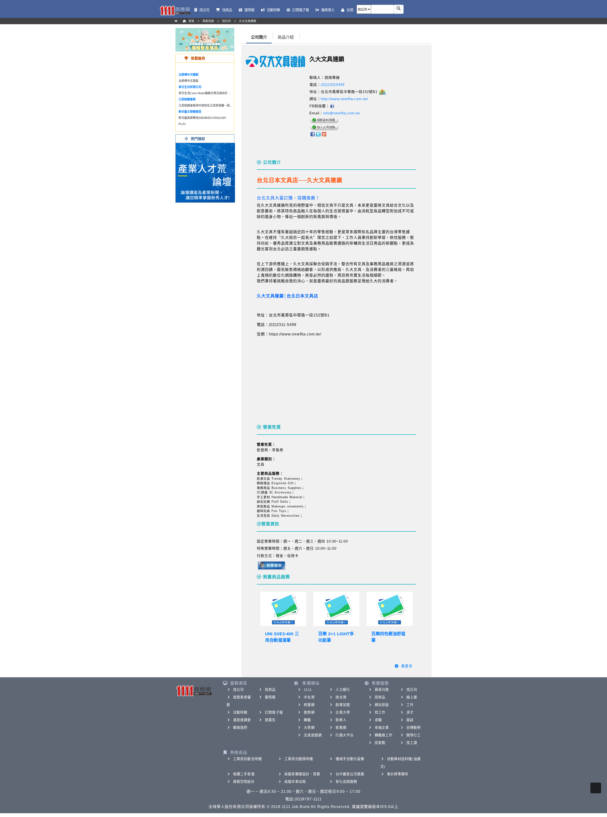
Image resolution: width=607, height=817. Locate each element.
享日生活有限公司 (190, 87)
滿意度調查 (242, 720)
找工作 (380, 712)
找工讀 (411, 743)
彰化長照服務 (346, 782)
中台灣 (309, 697)
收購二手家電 (244, 774)
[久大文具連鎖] (332, 106)
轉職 (307, 720)
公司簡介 (259, 37)
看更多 (407, 666)
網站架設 (382, 705)
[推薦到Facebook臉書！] (312, 134)
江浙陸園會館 (187, 99)
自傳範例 (413, 727)
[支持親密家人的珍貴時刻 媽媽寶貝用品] (204, 39)
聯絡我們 (240, 727)
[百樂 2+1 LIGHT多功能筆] (336, 609)
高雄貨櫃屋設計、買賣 (302, 774)
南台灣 (341, 697)
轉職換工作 (384, 735)
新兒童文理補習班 (190, 111)
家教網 (341, 727)
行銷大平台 (345, 735)
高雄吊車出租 (295, 782)
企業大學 (343, 712)
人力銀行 (343, 690)
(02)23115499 (333, 85)
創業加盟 (343, 705)
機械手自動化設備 (350, 759)
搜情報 (270, 697)
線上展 (411, 697)
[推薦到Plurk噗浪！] (324, 134)
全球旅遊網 (313, 735)
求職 (378, 720)
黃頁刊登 (382, 690)
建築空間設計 (244, 782)
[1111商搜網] (175, 10)
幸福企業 (382, 727)
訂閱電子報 (274, 712)
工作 (410, 705)
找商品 (270, 690)
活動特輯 (240, 712)
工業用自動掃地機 (298, 759)
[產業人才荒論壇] (205, 172)
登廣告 (270, 720)
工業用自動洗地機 (247, 759)
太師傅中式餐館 (188, 74)
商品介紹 (286, 37)
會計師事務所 (398, 774)
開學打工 (413, 735)
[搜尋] (399, 9)
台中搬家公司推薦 (350, 774)
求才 (410, 712)
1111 (308, 690)
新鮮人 (341, 720)
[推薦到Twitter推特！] (318, 134)
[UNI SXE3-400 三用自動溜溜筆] (283, 609)
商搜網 (309, 705)
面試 (410, 720)
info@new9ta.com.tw (341, 113)
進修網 (309, 712)
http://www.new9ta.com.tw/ (344, 99)
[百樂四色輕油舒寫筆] (390, 609)
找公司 (238, 690)
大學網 (309, 727)
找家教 (380, 743)
